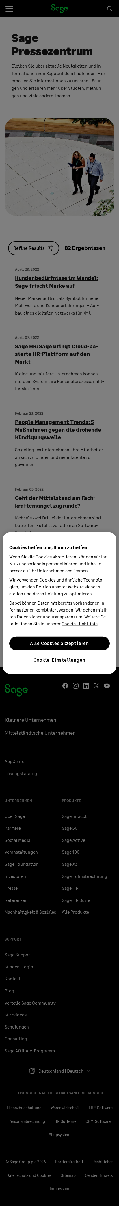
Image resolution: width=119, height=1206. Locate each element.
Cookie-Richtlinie (80, 623)
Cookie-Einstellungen (59, 659)
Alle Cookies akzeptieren (59, 643)
